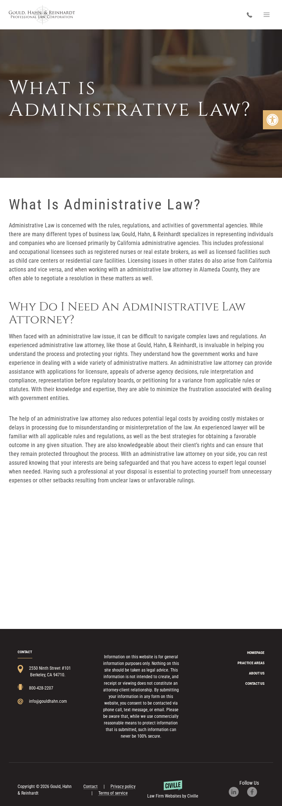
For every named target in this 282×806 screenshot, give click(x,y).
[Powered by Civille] (172, 789)
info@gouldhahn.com (48, 701)
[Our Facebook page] (255, 792)
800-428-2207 (251, 15)
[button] (272, 119)
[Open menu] (266, 14)
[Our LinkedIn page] (237, 792)
